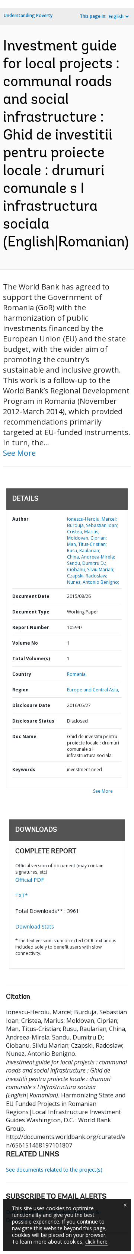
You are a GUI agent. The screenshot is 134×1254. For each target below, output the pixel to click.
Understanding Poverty (28, 15)
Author (20, 519)
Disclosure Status (33, 721)
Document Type (31, 612)
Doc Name (24, 736)
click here (96, 1241)
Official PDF (29, 879)
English (116, 16)
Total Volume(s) (31, 658)
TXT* (21, 895)
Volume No (25, 643)
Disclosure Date (31, 705)
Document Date (31, 596)
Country (21, 674)
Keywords (23, 769)
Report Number (30, 627)
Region (20, 690)
